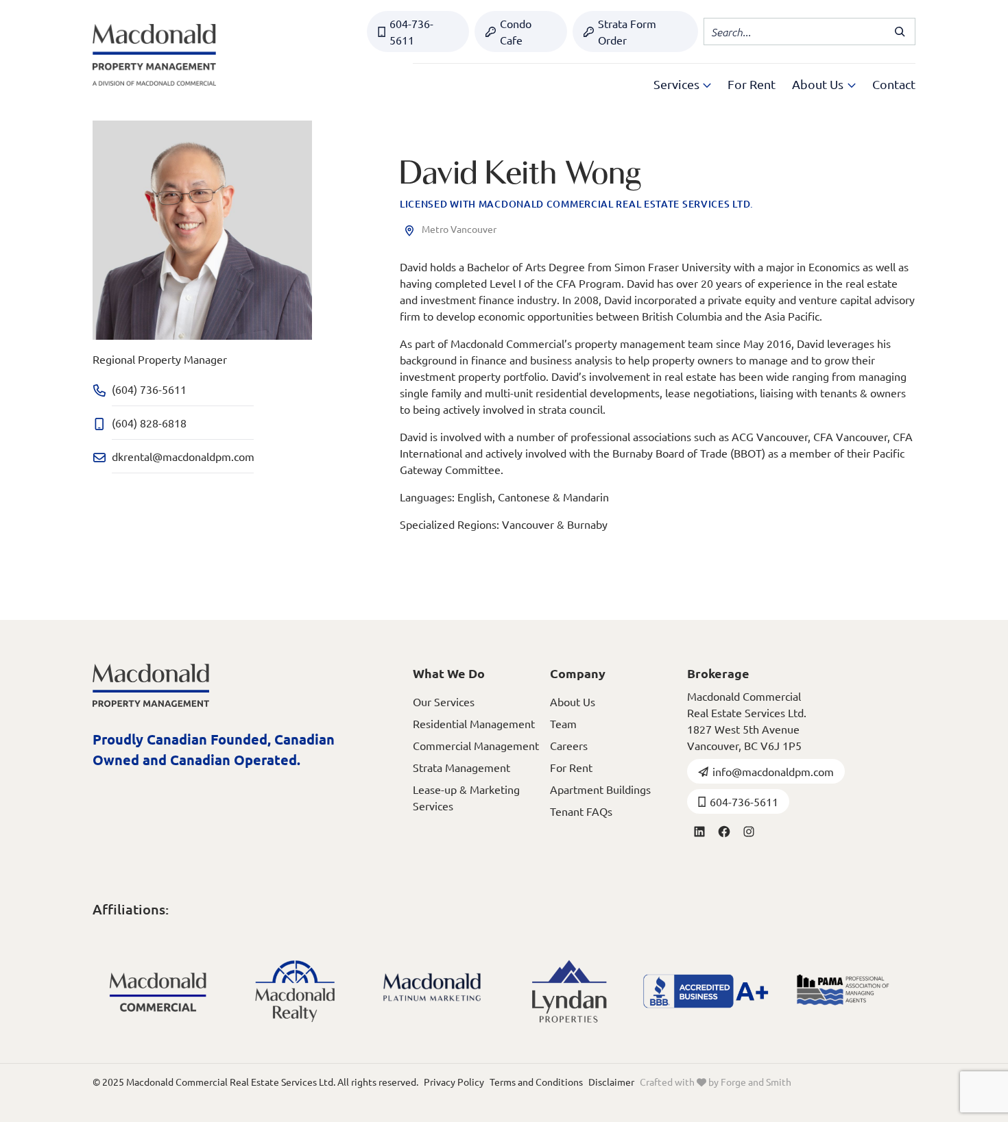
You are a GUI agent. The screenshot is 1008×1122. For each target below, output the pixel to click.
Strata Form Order (627, 31)
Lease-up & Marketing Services (466, 797)
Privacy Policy (454, 1081)
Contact (893, 84)
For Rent (752, 84)
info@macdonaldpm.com (773, 771)
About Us (817, 84)
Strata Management (461, 767)
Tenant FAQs (581, 811)
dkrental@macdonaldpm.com (183, 456)
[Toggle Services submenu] (707, 84)
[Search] (901, 31)
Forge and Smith (756, 1081)
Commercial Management (476, 745)
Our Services (444, 701)
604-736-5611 (411, 31)
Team (563, 723)
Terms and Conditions (536, 1081)
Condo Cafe (515, 31)
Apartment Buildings (600, 789)
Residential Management (474, 723)
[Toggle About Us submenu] (852, 84)
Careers (569, 745)
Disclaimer (611, 1081)
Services (676, 84)
